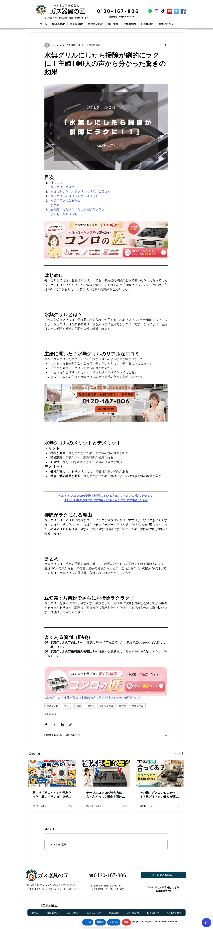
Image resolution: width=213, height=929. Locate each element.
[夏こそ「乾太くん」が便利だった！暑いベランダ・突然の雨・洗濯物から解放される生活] (52, 773)
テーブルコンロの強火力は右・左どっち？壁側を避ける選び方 (105, 795)
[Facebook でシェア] (46, 724)
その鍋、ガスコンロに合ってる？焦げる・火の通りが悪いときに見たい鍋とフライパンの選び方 (159, 795)
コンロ (88, 922)
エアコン (113, 922)
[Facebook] (183, 11)
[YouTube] (169, 11)
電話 (126, 922)
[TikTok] (163, 11)
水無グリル (137, 705)
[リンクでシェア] (70, 724)
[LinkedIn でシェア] (62, 724)
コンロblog (50, 713)
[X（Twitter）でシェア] (54, 724)
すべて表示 (178, 753)
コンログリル (106, 705)
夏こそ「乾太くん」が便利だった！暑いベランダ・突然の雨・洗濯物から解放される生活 (51, 795)
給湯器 (100, 922)
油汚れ (90, 705)
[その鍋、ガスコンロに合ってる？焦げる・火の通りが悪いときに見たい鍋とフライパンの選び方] (160, 773)
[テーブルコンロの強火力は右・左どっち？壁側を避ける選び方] (106, 773)
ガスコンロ (52, 705)
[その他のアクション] (166, 45)
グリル (67, 705)
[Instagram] (156, 11)
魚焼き (122, 705)
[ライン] (149, 11)
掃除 (79, 705)
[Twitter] (176, 11)
